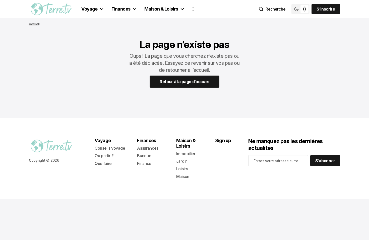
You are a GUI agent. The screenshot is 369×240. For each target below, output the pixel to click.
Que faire (103, 163)
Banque (144, 155)
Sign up (223, 140)
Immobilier (186, 153)
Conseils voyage (110, 148)
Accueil (34, 24)
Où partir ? (104, 155)
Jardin (182, 161)
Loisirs (182, 168)
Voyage (89, 9)
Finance (144, 163)
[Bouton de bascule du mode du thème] (300, 9)
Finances (121, 9)
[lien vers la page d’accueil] (51, 9)
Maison (182, 176)
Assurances (147, 148)
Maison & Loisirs (161, 9)
